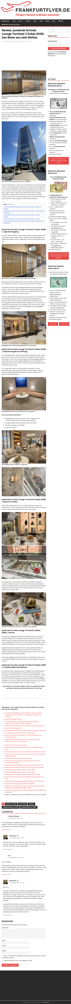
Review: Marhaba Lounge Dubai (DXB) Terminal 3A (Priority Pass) (24, 781)
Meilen (47, 21)
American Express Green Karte (56, 267)
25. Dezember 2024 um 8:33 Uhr (16, 838)
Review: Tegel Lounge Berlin (13, 728)
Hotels (20, 21)
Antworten (7, 830)
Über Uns (60, 21)
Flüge (14, 21)
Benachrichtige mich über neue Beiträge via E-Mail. (18, 960)
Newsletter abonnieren (58, 48)
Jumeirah (31, 804)
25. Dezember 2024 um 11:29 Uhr (15, 857)
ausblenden (11, 204)
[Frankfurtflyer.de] (35, 17)
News (41, 21)
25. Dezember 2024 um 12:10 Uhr (16, 882)
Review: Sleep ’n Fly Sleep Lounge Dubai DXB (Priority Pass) (22, 774)
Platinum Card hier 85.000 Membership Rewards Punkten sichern (58, 160)
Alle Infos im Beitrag (55, 154)
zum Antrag (53, 324)
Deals (53, 21)
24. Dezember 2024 (9, 41)
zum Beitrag (64, 324)
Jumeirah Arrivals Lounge (10, 807)
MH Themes (46, 1002)
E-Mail (3, 945)
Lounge (27, 41)
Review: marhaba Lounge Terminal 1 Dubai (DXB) (20, 772)
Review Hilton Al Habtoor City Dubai (16, 745)
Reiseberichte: (5, 21)
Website (4, 950)
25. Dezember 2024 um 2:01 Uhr (15, 818)
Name (3, 940)
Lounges (27, 21)
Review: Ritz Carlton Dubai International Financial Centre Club (24, 765)
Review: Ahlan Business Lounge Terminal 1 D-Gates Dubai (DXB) (24, 767)
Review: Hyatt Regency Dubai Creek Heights (18, 758)
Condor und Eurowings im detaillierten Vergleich (20, 783)
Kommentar (5, 927)
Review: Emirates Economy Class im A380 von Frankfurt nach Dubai (25, 752)
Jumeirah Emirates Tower (28, 807)
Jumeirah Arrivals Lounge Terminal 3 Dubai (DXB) (20, 733)
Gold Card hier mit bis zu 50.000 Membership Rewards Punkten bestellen (58, 256)
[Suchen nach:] (58, 30)
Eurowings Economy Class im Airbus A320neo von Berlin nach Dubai (25, 730)
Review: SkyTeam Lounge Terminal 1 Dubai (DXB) (20, 770)
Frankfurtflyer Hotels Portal (10, 24)
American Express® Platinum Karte (56, 84)
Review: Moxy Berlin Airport (13, 719)
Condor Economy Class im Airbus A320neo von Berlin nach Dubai (24, 726)
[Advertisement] (24, 57)
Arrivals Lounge (11, 804)
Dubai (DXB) (22, 804)
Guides (35, 21)
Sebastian (19, 41)
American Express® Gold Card (56, 172)
